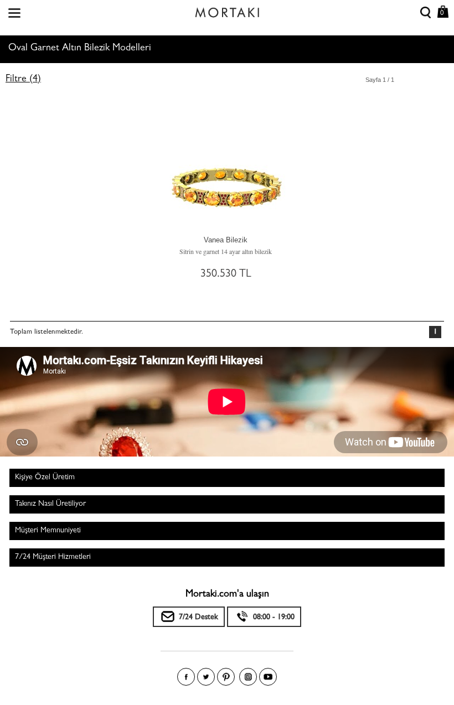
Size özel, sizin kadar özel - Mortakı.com (227, 10)
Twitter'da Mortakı (206, 677)
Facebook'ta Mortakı (186, 677)
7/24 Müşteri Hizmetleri (53, 557)
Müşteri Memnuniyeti (48, 531)
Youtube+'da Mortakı (268, 677)
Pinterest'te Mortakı (226, 677)
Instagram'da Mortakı (248, 677)
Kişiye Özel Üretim (45, 477)
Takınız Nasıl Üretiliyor (50, 504)
